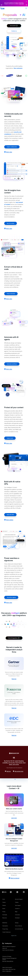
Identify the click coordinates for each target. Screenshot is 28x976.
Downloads (4, 914)
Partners (4, 905)
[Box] (2, 8)
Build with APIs (10, 514)
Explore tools (10, 438)
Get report (22, 3)
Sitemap (16, 922)
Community (17, 914)
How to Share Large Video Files (8, 969)
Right (26, 5)
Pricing (3, 911)
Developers (17, 917)
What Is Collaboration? (6, 971)
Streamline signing (11, 597)
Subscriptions (5, 925)
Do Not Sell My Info (19, 929)
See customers (18, 68)
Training (16, 902)
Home (3, 899)
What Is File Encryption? (7, 967)
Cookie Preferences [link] (6, 932)
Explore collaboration (12, 146)
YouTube (4, 892)
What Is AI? (4, 948)
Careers (4, 902)
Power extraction (11, 293)
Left (1, 5)
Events (3, 908)
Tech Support (18, 905)
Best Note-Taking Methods (7, 961)
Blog (10, 892)
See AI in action (10, 223)
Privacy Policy (5, 929)
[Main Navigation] (26, 8)
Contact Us (17, 908)
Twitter (17, 892)
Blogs (16, 911)
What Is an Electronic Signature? (8, 946)
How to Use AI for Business (8, 950)
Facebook (24, 892)
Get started (13, 25)
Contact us (14, 31)
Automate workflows (12, 364)
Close (26, 1)
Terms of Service (18, 925)
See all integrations (12, 638)
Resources (4, 917)
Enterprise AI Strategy (6, 956)
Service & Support (18, 899)
